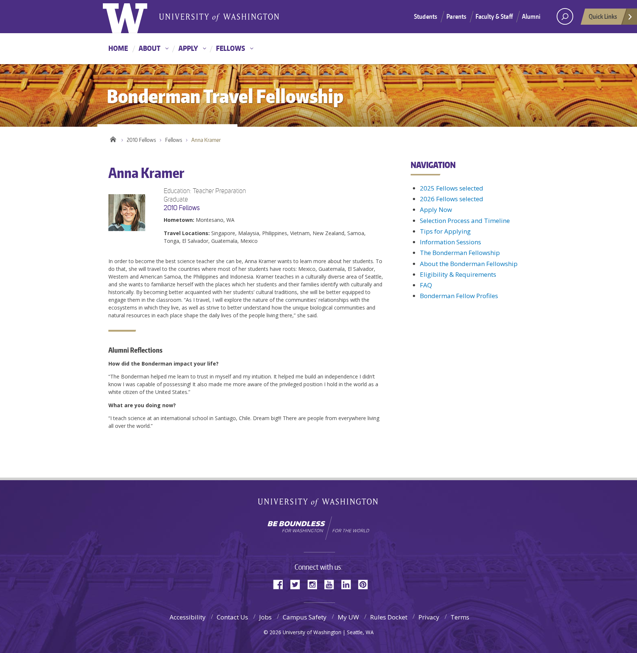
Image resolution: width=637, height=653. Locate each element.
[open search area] (565, 16)
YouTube (332, 584)
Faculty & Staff (494, 16)
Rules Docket (388, 617)
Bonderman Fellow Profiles (459, 295)
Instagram (315, 584)
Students (425, 16)
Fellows (230, 48)
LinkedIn (348, 584)
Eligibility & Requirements (458, 274)
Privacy (428, 617)
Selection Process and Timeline (465, 220)
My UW (348, 617)
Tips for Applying (445, 231)
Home (118, 48)
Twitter (298, 584)
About (149, 48)
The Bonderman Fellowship (460, 252)
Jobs (265, 617)
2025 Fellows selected (451, 188)
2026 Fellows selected (451, 199)
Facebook (281, 584)
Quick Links (603, 16)
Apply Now (436, 209)
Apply (188, 48)
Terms (459, 617)
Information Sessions (450, 242)
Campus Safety (305, 617)
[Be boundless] (318, 528)
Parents (456, 16)
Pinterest (365, 584)
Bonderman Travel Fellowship (219, 17)
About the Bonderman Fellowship (469, 263)
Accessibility (188, 617)
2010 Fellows (141, 139)
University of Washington (133, 16)
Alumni (531, 16)
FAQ (426, 285)
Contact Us (232, 617)
